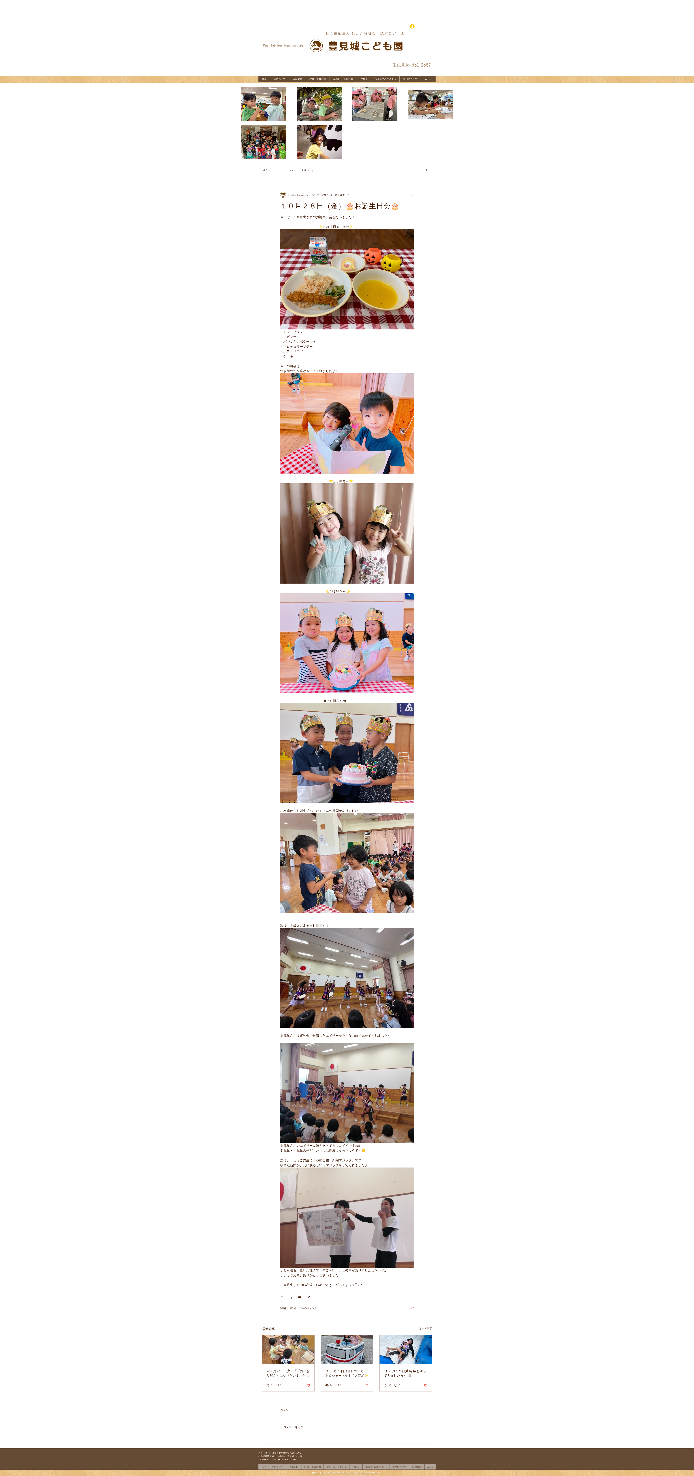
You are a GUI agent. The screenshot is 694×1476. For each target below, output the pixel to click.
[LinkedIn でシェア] (299, 1297)
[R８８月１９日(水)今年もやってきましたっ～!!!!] (406, 1349)
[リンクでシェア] (308, 1297)
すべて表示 (425, 1328)
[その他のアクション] (412, 195)
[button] (427, 170)
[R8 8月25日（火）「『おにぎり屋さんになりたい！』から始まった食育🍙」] (288, 1349)
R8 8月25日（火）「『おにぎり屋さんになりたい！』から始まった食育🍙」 (288, 1373)
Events (292, 170)
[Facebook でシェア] (282, 1297)
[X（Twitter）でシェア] (290, 1297)
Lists (279, 170)
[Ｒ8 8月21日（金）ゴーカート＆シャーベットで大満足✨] (347, 1349)
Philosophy (307, 170)
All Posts (266, 170)
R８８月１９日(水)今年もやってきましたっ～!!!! (405, 1373)
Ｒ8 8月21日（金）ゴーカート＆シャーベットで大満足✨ (346, 1373)
